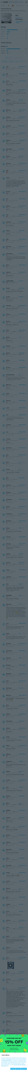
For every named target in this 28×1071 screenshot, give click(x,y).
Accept (12, 1069)
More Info (24, 1069)
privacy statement (7, 1060)
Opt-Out (18, 1069)
